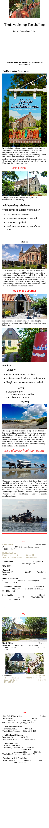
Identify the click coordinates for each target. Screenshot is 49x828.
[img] (24, 9)
